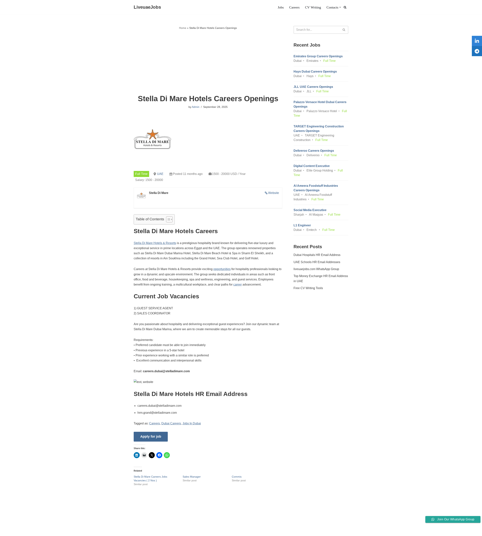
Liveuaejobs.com (14, 531)
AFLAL (49, 531)
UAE (160, 173)
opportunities (222, 269)
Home (182, 27)
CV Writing (313, 7)
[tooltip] (477, 41)
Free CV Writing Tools (308, 288)
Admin (195, 106)
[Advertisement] (208, 62)
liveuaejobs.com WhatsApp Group (316, 269)
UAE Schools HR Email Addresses (317, 262)
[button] (340, 7)
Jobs (281, 7)
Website (273, 192)
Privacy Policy (80, 521)
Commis (237, 476)
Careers (294, 7)
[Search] (345, 7)
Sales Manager (192, 476)
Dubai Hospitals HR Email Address (317, 255)
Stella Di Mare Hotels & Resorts (155, 243)
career (237, 284)
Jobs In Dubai (191, 423)
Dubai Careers (171, 423)
